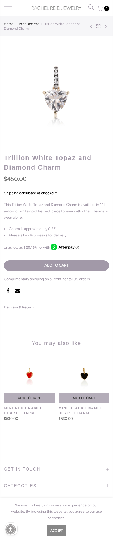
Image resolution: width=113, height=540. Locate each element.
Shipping (11, 193)
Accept (56, 530)
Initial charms (29, 24)
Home (8, 24)
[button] (10, 529)
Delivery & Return (19, 307)
